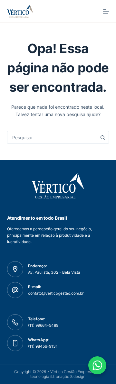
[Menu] (106, 11)
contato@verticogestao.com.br (55, 293)
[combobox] (52, 137)
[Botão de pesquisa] (102, 137)
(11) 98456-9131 (43, 346)
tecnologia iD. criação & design (57, 376)
